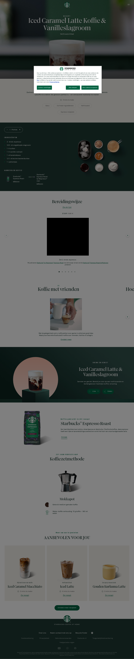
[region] (68, 79)
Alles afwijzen (73, 87)
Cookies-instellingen (44, 87)
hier (38, 80)
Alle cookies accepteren (90, 87)
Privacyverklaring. (54, 82)
